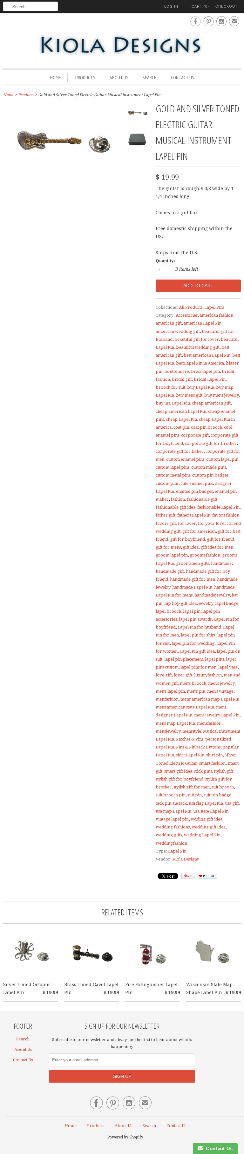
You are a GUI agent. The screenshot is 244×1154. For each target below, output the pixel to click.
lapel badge (226, 603)
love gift (164, 675)
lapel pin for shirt (198, 635)
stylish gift (223, 771)
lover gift (183, 675)
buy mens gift (189, 395)
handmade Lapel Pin (192, 587)
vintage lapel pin (172, 819)
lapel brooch (168, 611)
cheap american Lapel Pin (181, 411)
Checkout (226, 6)
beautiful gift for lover (196, 339)
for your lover (212, 523)
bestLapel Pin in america (200, 363)
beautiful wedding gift (198, 347)
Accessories (187, 315)
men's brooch (193, 683)
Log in (171, 6)
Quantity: (165, 260)
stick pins (203, 771)
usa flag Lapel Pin (206, 803)
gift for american (199, 531)
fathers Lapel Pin (193, 515)
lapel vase (228, 667)
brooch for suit (170, 387)
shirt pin (214, 755)
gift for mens (168, 547)
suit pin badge (217, 795)
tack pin (163, 803)
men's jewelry (221, 683)
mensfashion (209, 723)
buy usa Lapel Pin (173, 403)
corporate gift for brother (211, 443)
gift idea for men (216, 547)
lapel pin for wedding (193, 643)
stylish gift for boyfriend (179, 779)
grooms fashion (205, 555)
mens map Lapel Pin (175, 723)
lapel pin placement (183, 659)
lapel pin (191, 611)
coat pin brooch (206, 427)
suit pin (194, 795)
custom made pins (208, 467)
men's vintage (220, 691)
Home (55, 77)
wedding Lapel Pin (202, 835)
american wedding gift (178, 331)
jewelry (206, 603)
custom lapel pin (222, 459)
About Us (119, 77)
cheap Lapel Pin (181, 419)
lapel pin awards (195, 619)
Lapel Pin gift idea (197, 651)
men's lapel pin (170, 691)
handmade (221, 563)
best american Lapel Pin (207, 355)
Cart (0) (200, 6)
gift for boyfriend (187, 539)
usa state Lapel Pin (210, 811)
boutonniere (176, 371)
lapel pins (214, 659)
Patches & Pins (189, 739)
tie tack (180, 803)
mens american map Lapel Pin (209, 699)
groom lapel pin (172, 555)
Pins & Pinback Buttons (198, 747)
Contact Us (182, 77)
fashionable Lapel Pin (218, 507)
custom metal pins (173, 475)
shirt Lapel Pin (190, 755)
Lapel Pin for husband (199, 627)
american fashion (216, 315)
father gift (165, 515)
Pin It (187, 876)
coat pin (181, 427)
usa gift (232, 803)
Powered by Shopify (125, 1137)
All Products (190, 307)
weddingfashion (171, 843)
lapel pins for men (198, 667)
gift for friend (220, 539)
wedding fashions (173, 827)
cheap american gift (211, 403)
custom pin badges (210, 475)
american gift (169, 323)
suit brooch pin (171, 795)
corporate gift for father (180, 451)
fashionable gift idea (175, 507)
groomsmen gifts (192, 563)
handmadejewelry (212, 595)
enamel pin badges (194, 491)
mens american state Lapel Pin (185, 707)
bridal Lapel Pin (210, 379)
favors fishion (225, 515)
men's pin (196, 691)
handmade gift (170, 571)
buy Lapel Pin (200, 387)
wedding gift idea (209, 827)
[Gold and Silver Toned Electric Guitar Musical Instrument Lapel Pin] (137, 115)
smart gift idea (178, 771)
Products (85, 77)
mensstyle (191, 731)
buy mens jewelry (221, 395)
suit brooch (223, 787)
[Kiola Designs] (122, 45)
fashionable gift (202, 499)
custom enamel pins (185, 459)
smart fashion (212, 763)
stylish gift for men (191, 787)
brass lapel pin (205, 371)
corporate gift (195, 435)
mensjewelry (168, 731)
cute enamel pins (196, 483)
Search (150, 77)
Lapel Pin (177, 851)
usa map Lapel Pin (173, 811)
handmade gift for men (192, 579)
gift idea (191, 547)
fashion (178, 499)
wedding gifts (169, 835)
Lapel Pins (214, 307)
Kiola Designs (186, 859)
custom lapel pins (172, 467)
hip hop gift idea (180, 603)
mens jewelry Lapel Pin (217, 715)
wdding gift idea (206, 819)
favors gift (166, 523)
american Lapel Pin (202, 323)
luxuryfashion (208, 675)
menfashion (167, 699)
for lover (187, 523)
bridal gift (182, 379)
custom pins (167, 483)
